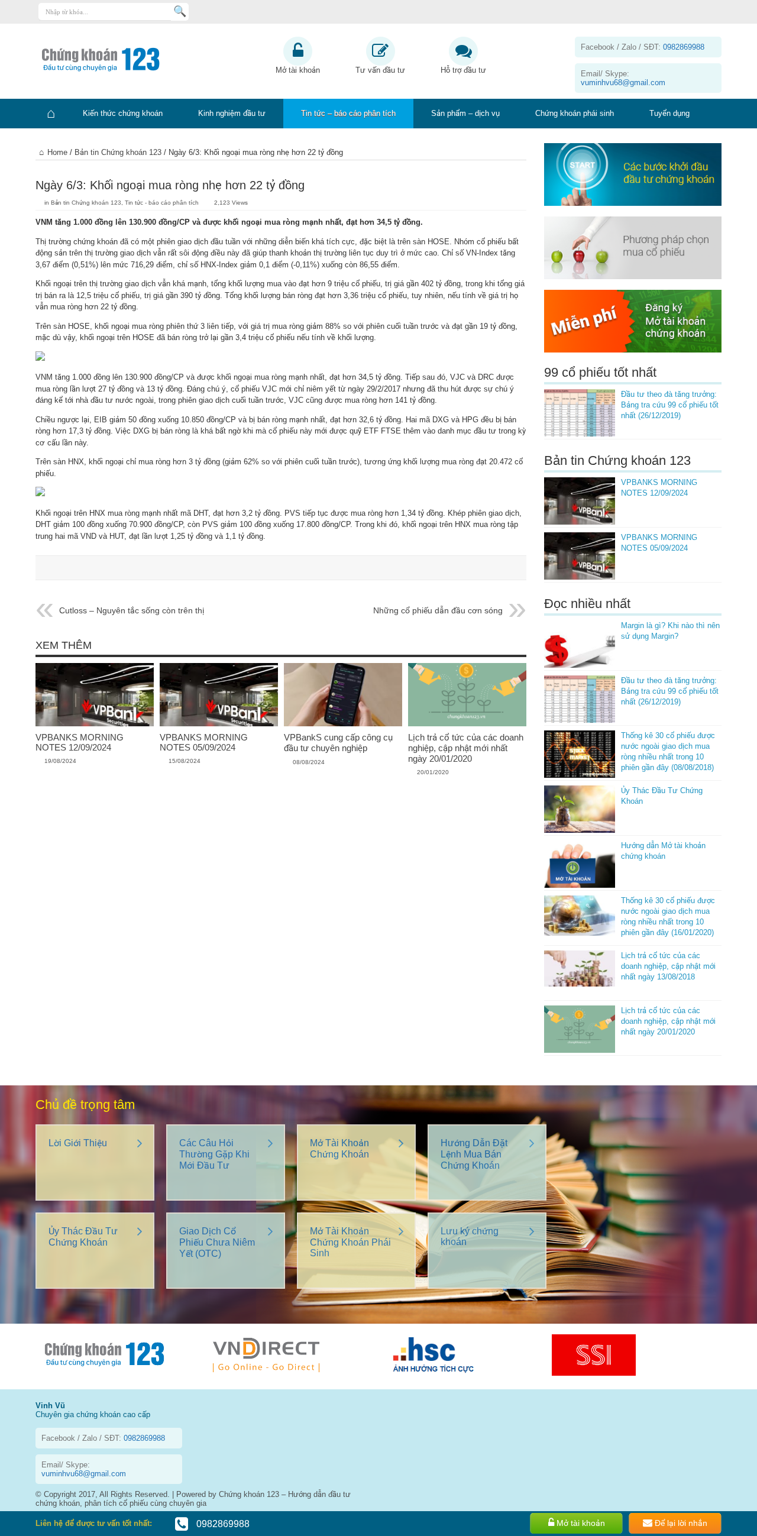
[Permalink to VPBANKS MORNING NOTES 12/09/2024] (94, 723)
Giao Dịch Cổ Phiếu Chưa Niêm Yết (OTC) (217, 1242)
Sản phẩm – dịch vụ (465, 113)
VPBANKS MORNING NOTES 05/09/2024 (204, 742)
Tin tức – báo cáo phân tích (348, 113)
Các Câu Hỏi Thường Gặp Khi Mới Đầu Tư (214, 1154)
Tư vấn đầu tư (380, 70)
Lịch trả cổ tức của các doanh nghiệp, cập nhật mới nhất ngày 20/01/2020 (465, 748)
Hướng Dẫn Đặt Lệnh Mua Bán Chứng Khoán (474, 1154)
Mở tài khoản (298, 70)
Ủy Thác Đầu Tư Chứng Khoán (83, 1236)
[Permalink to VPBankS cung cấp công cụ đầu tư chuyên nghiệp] (343, 723)
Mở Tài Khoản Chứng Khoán (339, 1148)
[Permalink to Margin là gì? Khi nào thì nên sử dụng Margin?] (579, 644)
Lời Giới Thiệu (77, 1143)
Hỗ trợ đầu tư (463, 70)
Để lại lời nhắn (679, 1523)
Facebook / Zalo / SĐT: (642, 47)
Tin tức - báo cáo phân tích (162, 202)
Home (57, 152)
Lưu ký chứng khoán (470, 1236)
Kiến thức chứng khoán (123, 113)
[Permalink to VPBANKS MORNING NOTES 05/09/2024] (219, 723)
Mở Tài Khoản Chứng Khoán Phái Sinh (350, 1242)
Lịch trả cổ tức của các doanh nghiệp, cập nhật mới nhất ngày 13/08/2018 (668, 966)
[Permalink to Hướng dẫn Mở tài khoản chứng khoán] (579, 864)
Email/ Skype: (623, 78)
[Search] (180, 12)
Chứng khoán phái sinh (574, 113)
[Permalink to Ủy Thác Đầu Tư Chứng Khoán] (579, 809)
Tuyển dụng (669, 113)
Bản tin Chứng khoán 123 (118, 152)
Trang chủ (50, 113)
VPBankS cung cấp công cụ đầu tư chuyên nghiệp (338, 742)
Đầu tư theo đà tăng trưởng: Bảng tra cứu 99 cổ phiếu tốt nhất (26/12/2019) (670, 405)
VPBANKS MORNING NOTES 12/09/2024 (79, 742)
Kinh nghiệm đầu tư (232, 113)
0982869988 (222, 1524)
